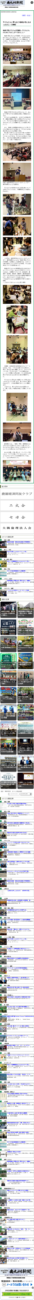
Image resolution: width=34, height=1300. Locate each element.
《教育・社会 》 (26, 15)
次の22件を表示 (24, 793)
